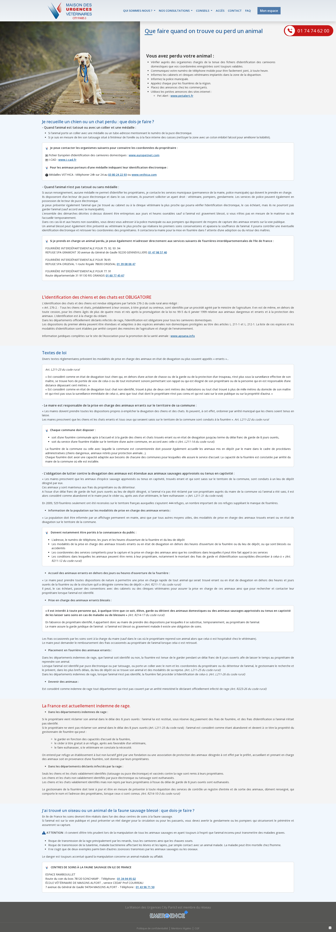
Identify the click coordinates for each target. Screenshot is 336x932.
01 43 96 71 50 (145, 887)
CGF (197, 928)
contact (235, 10)
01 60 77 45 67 (115, 275)
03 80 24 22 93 (117, 174)
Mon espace (269, 11)
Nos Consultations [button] (174, 10)
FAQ (248, 10)
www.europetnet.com (144, 155)
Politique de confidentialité (152, 928)
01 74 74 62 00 (313, 30)
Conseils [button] (203, 10)
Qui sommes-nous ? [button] (138, 10)
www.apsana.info (183, 336)
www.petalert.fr (182, 96)
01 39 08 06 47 (126, 264)
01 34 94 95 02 (126, 879)
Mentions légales (181, 928)
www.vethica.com (144, 174)
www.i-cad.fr (67, 159)
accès (220, 10)
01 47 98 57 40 (157, 252)
